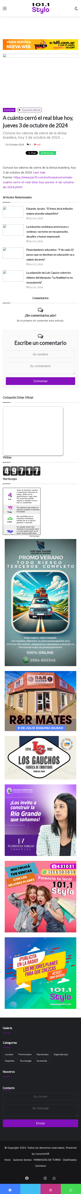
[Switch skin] (76, 9)
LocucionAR (42, 1153)
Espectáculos (61, 1054)
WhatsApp (48, 153)
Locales (9, 1054)
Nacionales (43, 1054)
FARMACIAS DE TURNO (47, 1159)
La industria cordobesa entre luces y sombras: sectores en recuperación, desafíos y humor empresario (47, 231)
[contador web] (21, 474)
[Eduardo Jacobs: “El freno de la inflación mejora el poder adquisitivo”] (13, 212)
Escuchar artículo (31, 109)
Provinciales (24, 1054)
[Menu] (5, 9)
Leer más (39, 172)
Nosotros (9, 1071)
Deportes (10, 1060)
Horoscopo (34, 536)
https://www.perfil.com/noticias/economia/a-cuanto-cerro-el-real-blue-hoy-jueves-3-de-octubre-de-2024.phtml (39, 182)
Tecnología (25, 1060)
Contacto (9, 1087)
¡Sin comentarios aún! (40, 315)
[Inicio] (40, 8)
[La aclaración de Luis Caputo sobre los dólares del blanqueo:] (13, 276)
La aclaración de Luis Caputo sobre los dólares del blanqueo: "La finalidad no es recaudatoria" (49, 277)
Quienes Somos (22, 1159)
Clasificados (70, 1159)
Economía (9, 109)
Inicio (8, 1159)
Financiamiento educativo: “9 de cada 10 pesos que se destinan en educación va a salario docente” (50, 254)
